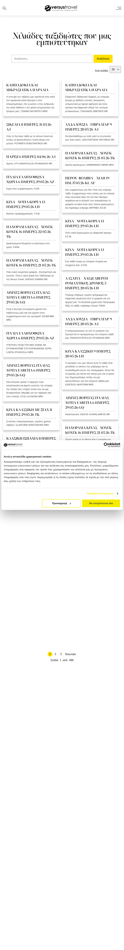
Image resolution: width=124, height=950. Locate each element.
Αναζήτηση (103, 58)
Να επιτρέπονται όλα (101, 503)
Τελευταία (70, 654)
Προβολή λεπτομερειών (100, 493)
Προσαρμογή (59, 503)
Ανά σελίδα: (101, 70)
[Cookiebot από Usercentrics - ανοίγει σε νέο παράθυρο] (106, 444)
